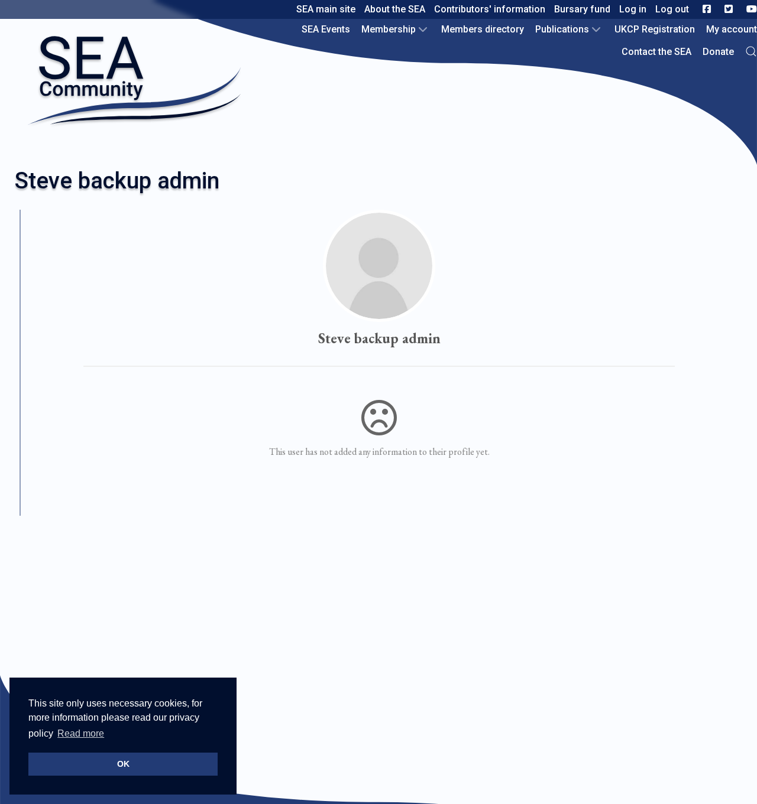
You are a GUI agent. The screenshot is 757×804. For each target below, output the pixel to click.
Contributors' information (489, 9)
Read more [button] (80, 733)
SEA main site (325, 9)
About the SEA (394, 9)
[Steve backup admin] (379, 266)
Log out (672, 9)
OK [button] (123, 764)
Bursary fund (582, 9)
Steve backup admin (379, 338)
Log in (632, 9)
